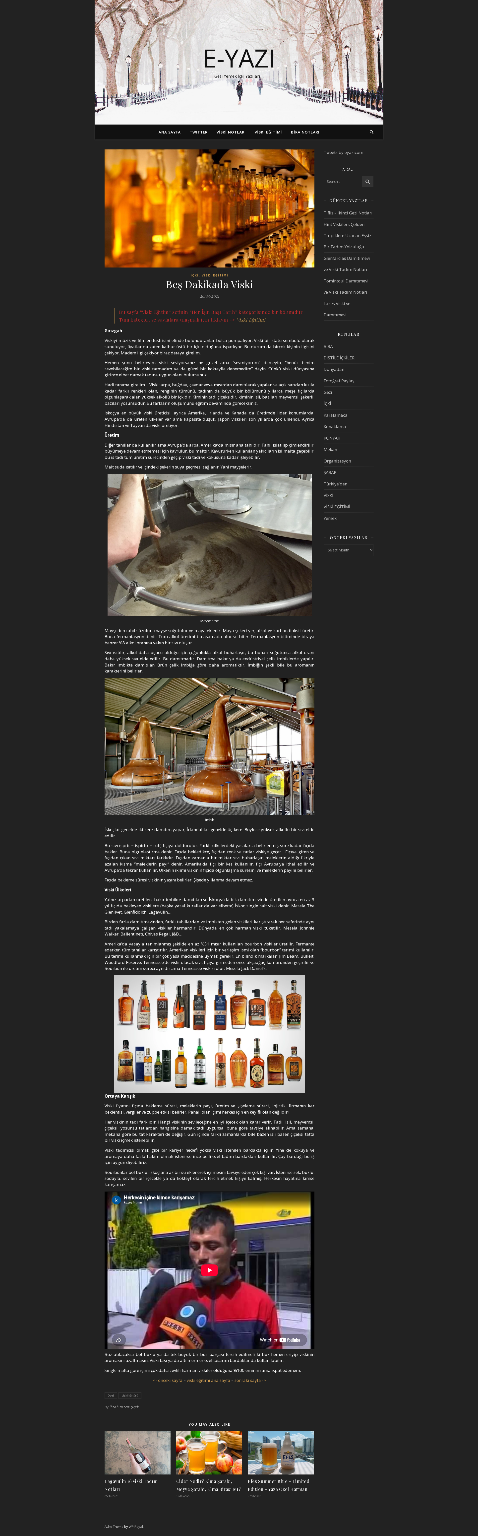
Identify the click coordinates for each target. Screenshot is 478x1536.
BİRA (328, 346)
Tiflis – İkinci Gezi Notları (348, 213)
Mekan (330, 449)
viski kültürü (130, 1395)
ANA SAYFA (170, 132)
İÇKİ (195, 275)
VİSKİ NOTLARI (231, 132)
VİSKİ (328, 495)
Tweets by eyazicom (343, 152)
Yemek (330, 518)
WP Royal (136, 1526)
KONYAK (332, 438)
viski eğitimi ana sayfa (208, 1380)
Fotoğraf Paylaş (339, 381)
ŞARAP (330, 472)
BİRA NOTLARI (305, 132)
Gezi (328, 392)
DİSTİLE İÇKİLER (339, 358)
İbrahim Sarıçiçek (124, 1406)
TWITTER (199, 132)
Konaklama (335, 426)
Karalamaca (336, 415)
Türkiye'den (335, 484)
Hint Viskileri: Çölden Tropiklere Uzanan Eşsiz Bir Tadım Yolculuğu (347, 235)
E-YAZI (239, 57)
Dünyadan (334, 369)
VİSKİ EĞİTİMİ (268, 132)
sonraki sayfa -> (250, 1380)
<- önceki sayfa (167, 1380)
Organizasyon (337, 461)
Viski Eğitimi (251, 319)
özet (111, 1395)
